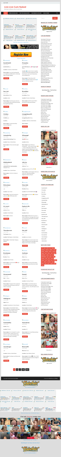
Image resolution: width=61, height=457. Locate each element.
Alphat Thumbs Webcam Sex (47, 78)
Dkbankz (24, 298)
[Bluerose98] (30, 344)
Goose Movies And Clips (46, 69)
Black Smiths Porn (44, 68)
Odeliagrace (6, 298)
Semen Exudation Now (45, 80)
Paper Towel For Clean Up (46, 62)
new (46, 260)
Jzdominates (44, 240)
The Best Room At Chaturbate (47, 57)
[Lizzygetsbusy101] (30, 111)
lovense (43, 258)
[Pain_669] (30, 228)
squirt (53, 261)
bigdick (51, 249)
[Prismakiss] (30, 60)
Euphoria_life (25, 206)
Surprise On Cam (44, 59)
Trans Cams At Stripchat (46, 109)
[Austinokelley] (11, 320)
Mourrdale (25, 185)
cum (45, 253)
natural (43, 260)
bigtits (54, 249)
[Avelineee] (30, 250)
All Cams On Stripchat (45, 50)
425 (23, 369)
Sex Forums (43, 76)
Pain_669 (24, 230)
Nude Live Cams (44, 117)
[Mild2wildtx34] (11, 160)
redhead (55, 260)
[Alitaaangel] (30, 133)
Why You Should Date (24, 13)
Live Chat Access (44, 122)
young (43, 265)
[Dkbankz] (30, 296)
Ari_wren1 (6, 206)
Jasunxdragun (7, 346)
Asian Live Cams (44, 42)
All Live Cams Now (45, 116)
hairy (50, 256)
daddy (55, 253)
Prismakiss (25, 63)
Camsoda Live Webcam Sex (46, 53)
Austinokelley (7, 322)
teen (45, 263)
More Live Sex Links (13, 13)
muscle (52, 258)
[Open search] (57, 13)
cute (51, 253)
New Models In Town (45, 47)
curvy (49, 253)
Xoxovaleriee (25, 322)
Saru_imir (6, 91)
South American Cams (45, 119)
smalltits (49, 261)
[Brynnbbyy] (30, 89)
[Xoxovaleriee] (30, 320)
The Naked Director (45, 79)
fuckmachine (44, 256)
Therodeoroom (7, 230)
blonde (43, 251)
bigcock (47, 249)
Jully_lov (24, 162)
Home (5, 13)
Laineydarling (7, 135)
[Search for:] (49, 18)
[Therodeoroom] (11, 228)
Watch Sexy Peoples (45, 75)
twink (51, 263)
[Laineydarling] (11, 133)
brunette (54, 251)
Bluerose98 (25, 346)
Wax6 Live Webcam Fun (46, 107)
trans (48, 263)
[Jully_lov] (30, 160)
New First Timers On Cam (46, 45)
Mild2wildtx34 (7, 162)
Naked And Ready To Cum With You (48, 65)
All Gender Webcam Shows (46, 70)
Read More (5, 78)
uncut (55, 263)
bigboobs (43, 249)
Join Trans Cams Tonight (46, 106)
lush (46, 258)
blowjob (46, 251)
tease (42, 263)
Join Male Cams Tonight (46, 104)
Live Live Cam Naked (15, 6)
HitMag (56, 378)
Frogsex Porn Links (45, 120)
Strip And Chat (44, 110)
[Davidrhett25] (11, 60)
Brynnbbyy (25, 91)
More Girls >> (49, 167)
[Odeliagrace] (11, 296)
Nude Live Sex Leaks (45, 73)
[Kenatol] (30, 272)
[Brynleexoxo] (11, 250)
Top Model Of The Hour (46, 39)
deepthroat (43, 254)
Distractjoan (6, 185)
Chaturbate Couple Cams (46, 99)
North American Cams (45, 115)
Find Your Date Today (45, 46)
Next (27, 369)
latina (54, 256)
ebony (48, 254)
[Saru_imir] (11, 89)
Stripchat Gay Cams (45, 102)
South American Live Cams (46, 49)
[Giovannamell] (11, 272)
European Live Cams (45, 56)
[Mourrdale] (30, 182)
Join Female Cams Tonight (46, 100)
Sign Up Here (46, 13)
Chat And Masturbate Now (46, 52)
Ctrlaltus (5, 114)
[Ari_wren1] (11, 204)
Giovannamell (7, 274)
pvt (51, 260)
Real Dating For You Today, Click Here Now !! (30, 442)
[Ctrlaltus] (11, 111)
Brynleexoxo (6, 253)
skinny (45, 261)
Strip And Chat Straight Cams (47, 103)
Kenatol (24, 274)
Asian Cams (43, 112)
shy (42, 261)
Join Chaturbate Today (45, 40)
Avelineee (25, 253)
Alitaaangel (25, 135)
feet (50, 254)
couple (43, 253)
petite (49, 260)
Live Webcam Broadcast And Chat (48, 66)
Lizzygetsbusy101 (27, 114)
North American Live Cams (46, 43)
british (50, 251)
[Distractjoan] (11, 182)
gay (47, 256)
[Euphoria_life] (30, 204)
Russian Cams (44, 113)
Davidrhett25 (7, 63)
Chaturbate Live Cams (36, 13)
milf (49, 258)
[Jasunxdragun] (11, 344)
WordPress (51, 378)
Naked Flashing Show (45, 60)
